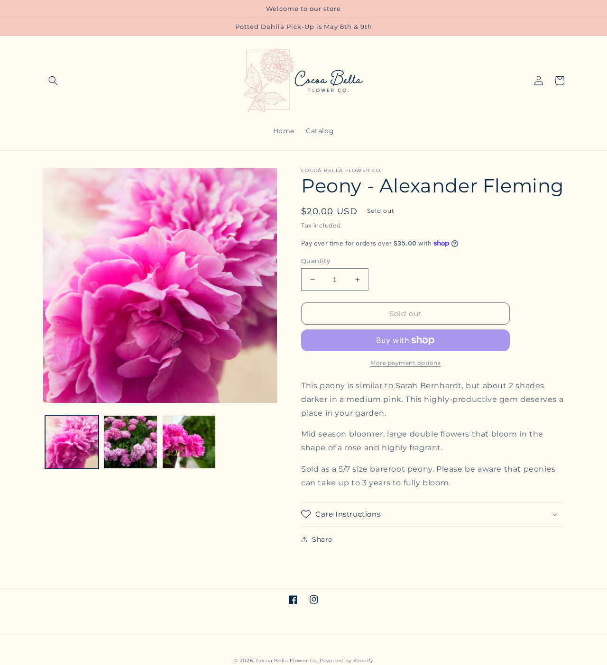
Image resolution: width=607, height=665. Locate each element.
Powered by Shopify (346, 660)
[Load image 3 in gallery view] (189, 442)
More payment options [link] (405, 362)
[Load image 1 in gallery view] (72, 442)
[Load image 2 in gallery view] (130, 442)
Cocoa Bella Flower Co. (287, 660)
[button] (53, 80)
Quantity (315, 260)
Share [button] (322, 539)
